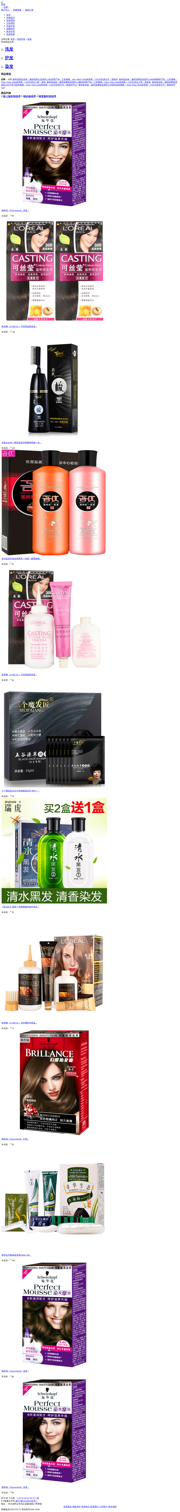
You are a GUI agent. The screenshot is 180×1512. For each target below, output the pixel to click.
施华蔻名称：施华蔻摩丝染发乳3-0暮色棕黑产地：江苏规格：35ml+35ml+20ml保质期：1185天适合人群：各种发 (99, 82)
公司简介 (103, 1507)
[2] (19, 1498)
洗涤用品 (10, 20)
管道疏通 (10, 34)
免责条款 (67, 1507)
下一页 (36, 1498)
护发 (9, 57)
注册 (6, 7)
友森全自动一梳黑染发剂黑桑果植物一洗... (21, 442)
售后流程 (112, 1507)
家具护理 (10, 31)
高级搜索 (17, 10)
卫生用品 (10, 23)
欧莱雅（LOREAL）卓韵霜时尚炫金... (19, 1023)
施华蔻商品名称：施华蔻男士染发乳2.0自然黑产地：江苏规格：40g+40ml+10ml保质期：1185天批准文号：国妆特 (65, 79)
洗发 (9, 49)
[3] (22, 1498)
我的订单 (29, 10)
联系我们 (94, 1507)
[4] (25, 1498)
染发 (29, 39)
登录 (3, 4)
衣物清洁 (10, 18)
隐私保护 (76, 1507)
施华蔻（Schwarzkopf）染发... (15, 210)
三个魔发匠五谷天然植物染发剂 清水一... (21, 791)
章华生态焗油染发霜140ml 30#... (16, 1255)
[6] (31, 1498)
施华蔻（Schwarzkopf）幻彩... (15, 1139)
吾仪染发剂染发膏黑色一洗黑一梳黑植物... (21, 559)
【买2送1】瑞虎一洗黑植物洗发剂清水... (20, 907)
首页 (8, 15)
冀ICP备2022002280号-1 (26, 1501)
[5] (28, 1498)
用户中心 (5, 10)
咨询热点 (85, 1507)
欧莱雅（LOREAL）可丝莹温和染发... (19, 326)
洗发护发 (10, 26)
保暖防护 (10, 29)
